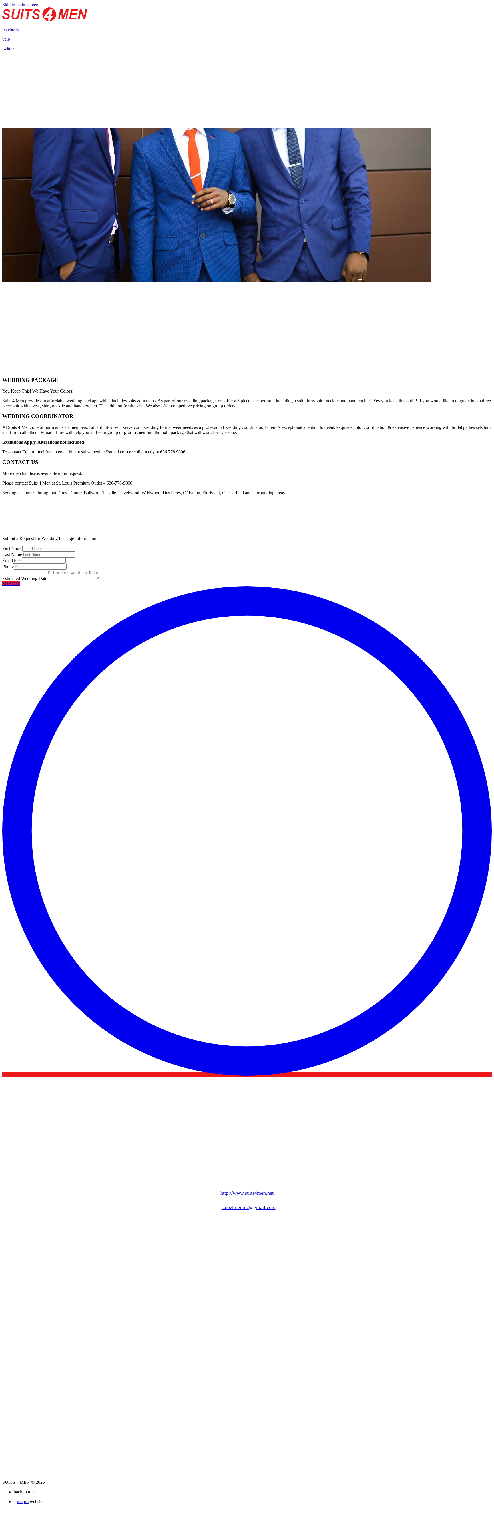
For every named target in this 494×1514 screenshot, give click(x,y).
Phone (8, 566)
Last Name (12, 554)
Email (7, 560)
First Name (12, 548)
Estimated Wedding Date (24, 578)
